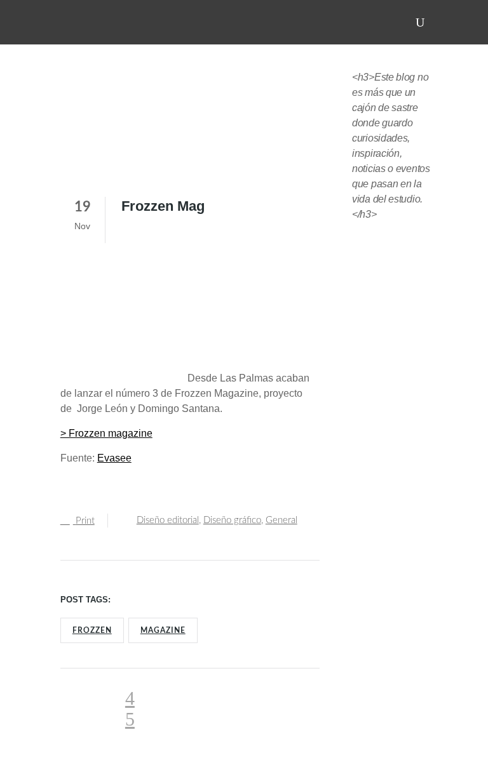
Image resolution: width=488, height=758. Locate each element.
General (281, 520)
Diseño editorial (168, 520)
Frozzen (92, 630)
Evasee (114, 458)
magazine (163, 630)
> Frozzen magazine (106, 433)
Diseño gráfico (232, 520)
